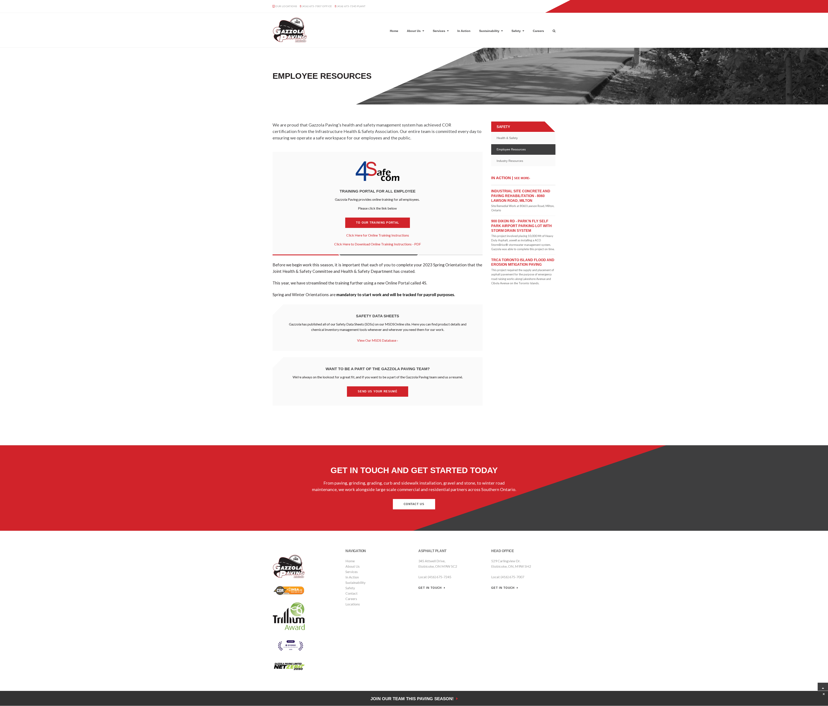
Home (394, 31)
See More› (522, 178)
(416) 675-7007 (311, 6)
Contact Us (544, 6)
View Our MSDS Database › (377, 340)
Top (823, 688)
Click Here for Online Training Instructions (377, 235)
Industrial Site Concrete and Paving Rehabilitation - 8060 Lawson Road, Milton (520, 195)
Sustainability (489, 31)
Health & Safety (507, 138)
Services (439, 31)
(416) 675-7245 (346, 6)
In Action (463, 31)
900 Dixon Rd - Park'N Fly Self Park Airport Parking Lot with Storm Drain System (521, 225)
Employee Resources (511, 149)
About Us (414, 31)
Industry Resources (510, 161)
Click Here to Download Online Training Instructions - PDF (377, 244)
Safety (516, 31)
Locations (352, 604)
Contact (351, 593)
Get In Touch (430, 587)
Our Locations (286, 6)
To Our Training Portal (377, 222)
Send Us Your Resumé (377, 391)
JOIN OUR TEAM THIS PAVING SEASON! (413, 698)
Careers (538, 31)
